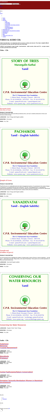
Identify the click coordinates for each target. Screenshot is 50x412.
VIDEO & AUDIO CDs (8, 35)
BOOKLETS (5, 32)
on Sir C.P (7, 26)
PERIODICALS (6, 29)
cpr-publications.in (4, 1)
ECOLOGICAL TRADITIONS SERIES (11, 30)
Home (4, 18)
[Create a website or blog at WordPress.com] (9, 408)
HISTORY (7, 22)
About (4, 19)
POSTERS (5, 33)
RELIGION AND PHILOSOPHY (12, 25)
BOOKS (4, 20)
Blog (4, 34)
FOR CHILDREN (9, 28)
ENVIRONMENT (9, 27)
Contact (4, 36)
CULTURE (7, 23)
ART (6, 21)
